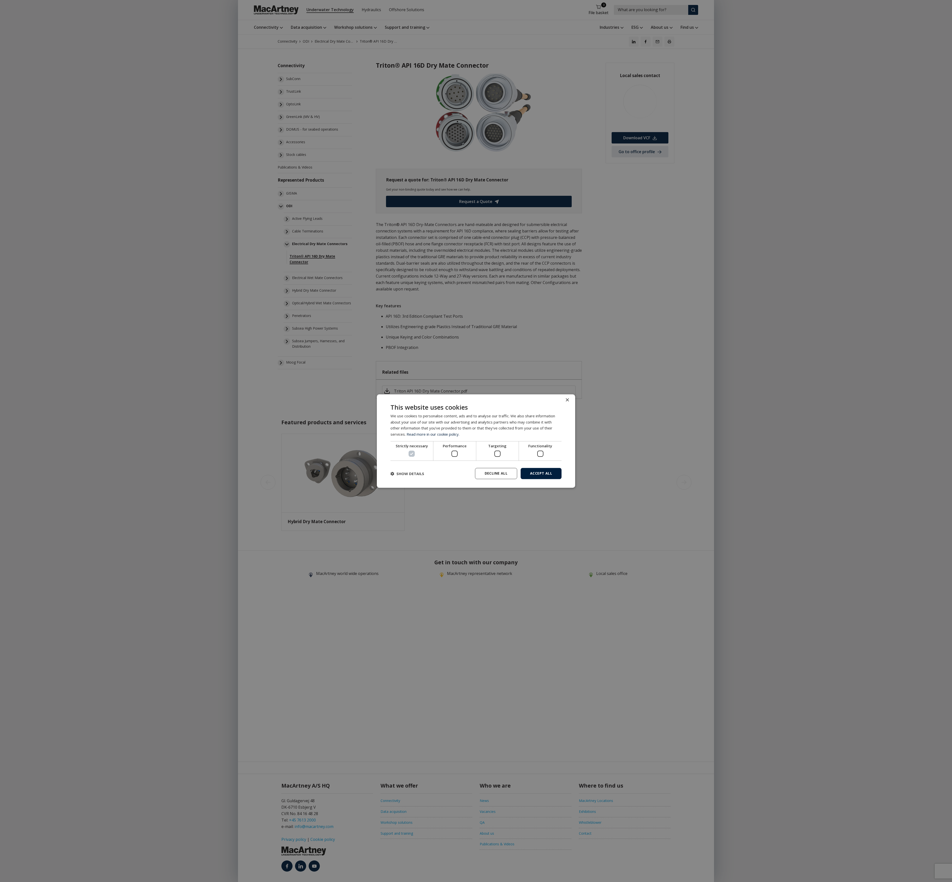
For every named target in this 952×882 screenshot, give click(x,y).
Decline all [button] (496, 473)
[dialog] (476, 441)
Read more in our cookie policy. (433, 434)
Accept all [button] (541, 473)
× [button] (567, 400)
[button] (407, 473)
